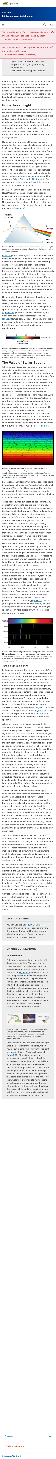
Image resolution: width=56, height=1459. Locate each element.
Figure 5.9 (19, 208)
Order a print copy (15, 1446)
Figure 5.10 (8, 312)
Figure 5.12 (36, 600)
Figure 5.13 (24, 972)
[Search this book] (44, 24)
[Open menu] (3, 24)
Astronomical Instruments (32, 179)
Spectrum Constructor (33, 924)
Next (49, 1436)
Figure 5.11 (43, 425)
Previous (8, 1436)
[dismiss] (52, 31)
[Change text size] (51, 24)
